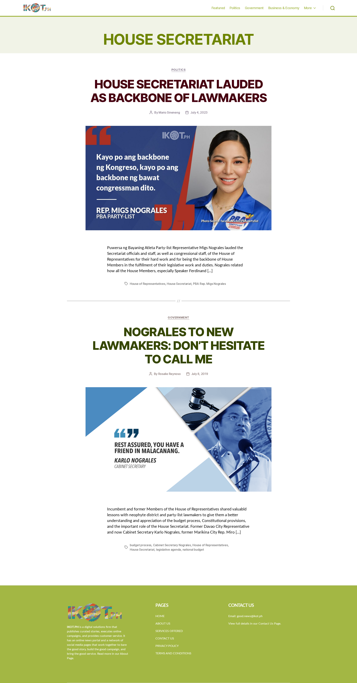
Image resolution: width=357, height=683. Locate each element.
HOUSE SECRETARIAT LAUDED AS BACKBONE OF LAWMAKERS (178, 91)
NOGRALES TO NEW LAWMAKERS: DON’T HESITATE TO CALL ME (178, 345)
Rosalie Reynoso (169, 374)
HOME (160, 616)
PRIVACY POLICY (167, 645)
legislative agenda (168, 549)
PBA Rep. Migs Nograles (209, 284)
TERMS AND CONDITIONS (173, 653)
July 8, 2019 (199, 374)
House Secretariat (179, 284)
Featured (218, 8)
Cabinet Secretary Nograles (172, 545)
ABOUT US (162, 623)
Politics (235, 8)
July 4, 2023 (199, 112)
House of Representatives (147, 284)
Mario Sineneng (169, 112)
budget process (140, 545)
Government (254, 8)
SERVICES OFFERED (169, 631)
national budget (193, 549)
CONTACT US (164, 638)
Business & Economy (283, 8)
